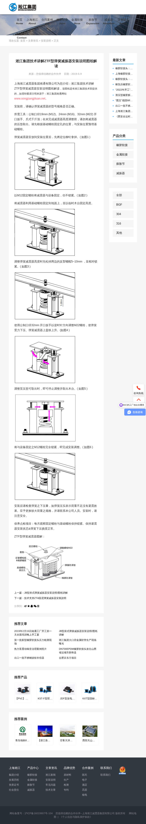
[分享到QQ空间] (28, 606)
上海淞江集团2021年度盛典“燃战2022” (124, 111)
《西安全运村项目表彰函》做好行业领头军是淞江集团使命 (124, 116)
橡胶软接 (62, 21)
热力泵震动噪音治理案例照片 (30, 648)
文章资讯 (123, 21)
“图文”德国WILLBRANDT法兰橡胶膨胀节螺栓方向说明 (124, 100)
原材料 (67, 774)
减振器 (108, 21)
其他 (119, 232)
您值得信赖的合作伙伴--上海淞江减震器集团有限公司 (85, 813)
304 (118, 214)
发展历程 (14, 779)
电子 (84, 779)
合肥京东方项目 (67, 657)
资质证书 (14, 784)
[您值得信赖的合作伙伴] (22, 7)
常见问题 (51, 784)
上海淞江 (32, 21)
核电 (84, 794)
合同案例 (47, 21)
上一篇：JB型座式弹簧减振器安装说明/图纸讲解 (41, 592)
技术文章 (51, 789)
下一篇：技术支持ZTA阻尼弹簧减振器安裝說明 (40, 598)
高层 (84, 789)
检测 (66, 784)
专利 (66, 789)
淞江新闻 (51, 774)
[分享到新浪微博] (25, 606)
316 (118, 223)
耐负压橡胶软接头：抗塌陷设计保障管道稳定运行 (124, 84)
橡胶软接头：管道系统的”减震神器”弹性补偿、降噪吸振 (124, 68)
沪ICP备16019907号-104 (39, 813)
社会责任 (14, 789)
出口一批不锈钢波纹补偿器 (29, 657)
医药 (84, 774)
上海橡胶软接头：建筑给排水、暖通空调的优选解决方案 (124, 73)
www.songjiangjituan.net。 (31, 98)
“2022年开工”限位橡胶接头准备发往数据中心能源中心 (124, 89)
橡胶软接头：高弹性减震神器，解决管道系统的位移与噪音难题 (124, 79)
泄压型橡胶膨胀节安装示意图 (124, 95)
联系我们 (21, 35)
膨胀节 (92, 21)
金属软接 (77, 21)
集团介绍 (14, 774)
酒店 (84, 784)
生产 (66, 779)
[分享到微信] (35, 606)
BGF (119, 204)
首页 (19, 21)
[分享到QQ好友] (31, 606)
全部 (119, 195)
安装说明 (51, 779)
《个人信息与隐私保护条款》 (76, 816)
